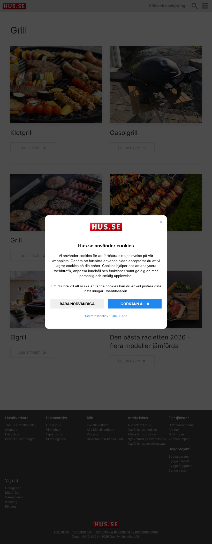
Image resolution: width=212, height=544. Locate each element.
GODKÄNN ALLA (134, 304)
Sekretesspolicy (96, 316)
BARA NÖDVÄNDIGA (77, 304)
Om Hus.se (119, 316)
